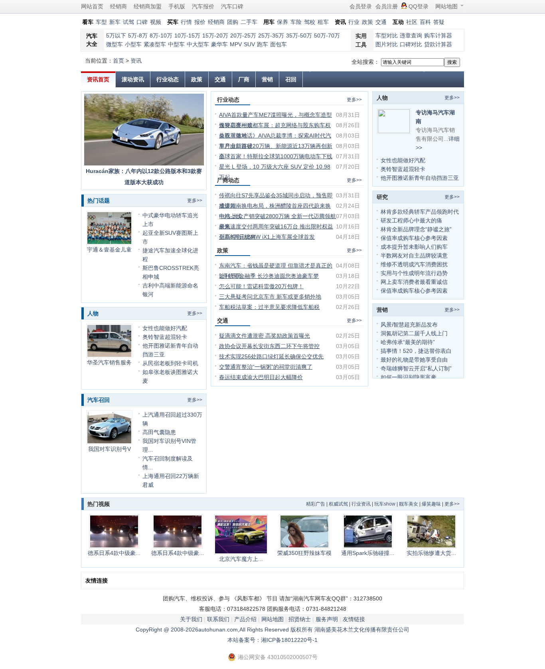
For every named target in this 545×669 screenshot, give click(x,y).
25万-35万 (271, 35)
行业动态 (167, 79)
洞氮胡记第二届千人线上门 (414, 333)
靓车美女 (408, 504)
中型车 (176, 44)
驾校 (309, 22)
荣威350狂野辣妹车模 (304, 553)
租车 (323, 22)
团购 (232, 22)
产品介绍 (245, 619)
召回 (290, 79)
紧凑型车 (155, 44)
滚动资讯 (133, 79)
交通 (381, 22)
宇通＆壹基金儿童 (109, 249)
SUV (249, 44)
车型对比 (386, 35)
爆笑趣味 (431, 504)
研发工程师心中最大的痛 (411, 220)
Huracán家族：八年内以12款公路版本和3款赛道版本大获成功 (144, 176)
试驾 (128, 22)
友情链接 (354, 619)
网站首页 (92, 6)
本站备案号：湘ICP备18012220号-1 (272, 640)
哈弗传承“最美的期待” (408, 342)
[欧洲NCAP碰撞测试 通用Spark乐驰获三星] (367, 531)
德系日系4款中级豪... (114, 553)
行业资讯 (361, 504)
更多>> (194, 200)
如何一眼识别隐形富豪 (408, 377)
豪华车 (219, 44)
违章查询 (411, 35)
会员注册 (386, 6)
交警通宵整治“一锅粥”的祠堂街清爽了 (265, 367)
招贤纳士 (299, 619)
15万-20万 (215, 35)
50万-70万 (327, 35)
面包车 (278, 44)
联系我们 (218, 619)
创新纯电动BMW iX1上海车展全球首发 (267, 237)
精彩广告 (315, 504)
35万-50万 (299, 35)
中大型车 (198, 44)
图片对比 (386, 44)
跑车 (262, 44)
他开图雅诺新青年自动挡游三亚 (420, 178)
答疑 (438, 22)
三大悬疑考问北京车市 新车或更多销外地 (270, 296)
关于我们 (191, 619)
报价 (199, 22)
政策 (367, 22)
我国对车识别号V (109, 449)
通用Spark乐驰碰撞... (367, 553)
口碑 (142, 22)
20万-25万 (243, 35)
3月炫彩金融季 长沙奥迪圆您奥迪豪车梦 (269, 276)
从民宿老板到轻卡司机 (170, 363)
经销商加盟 (148, 6)
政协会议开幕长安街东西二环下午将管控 (269, 346)
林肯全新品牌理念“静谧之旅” (416, 229)
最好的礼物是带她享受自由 (414, 359)
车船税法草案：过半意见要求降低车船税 (269, 307)
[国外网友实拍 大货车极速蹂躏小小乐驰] (431, 531)
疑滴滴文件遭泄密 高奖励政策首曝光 (264, 336)
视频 (155, 22)
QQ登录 (418, 6)
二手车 (249, 22)
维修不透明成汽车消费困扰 (414, 264)
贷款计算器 (438, 44)
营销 (267, 79)
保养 (282, 22)
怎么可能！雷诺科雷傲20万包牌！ (261, 286)
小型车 (133, 44)
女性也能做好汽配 (164, 328)
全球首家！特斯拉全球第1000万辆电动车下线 (275, 156)
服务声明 (327, 619)
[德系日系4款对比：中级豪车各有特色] (114, 531)
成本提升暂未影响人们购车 (414, 247)
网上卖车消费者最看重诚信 (414, 282)
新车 (114, 22)
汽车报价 (203, 6)
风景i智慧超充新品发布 (409, 324)
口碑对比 (411, 44)
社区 (411, 22)
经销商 (118, 6)
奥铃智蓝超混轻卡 (164, 337)
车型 (101, 22)
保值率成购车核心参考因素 (414, 238)
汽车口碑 (232, 6)
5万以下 (116, 35)
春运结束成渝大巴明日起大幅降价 (261, 377)
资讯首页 (98, 79)
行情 (186, 22)
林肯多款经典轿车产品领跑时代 (420, 212)
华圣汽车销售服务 (109, 362)
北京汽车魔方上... (241, 559)
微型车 (114, 44)
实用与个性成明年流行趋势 (414, 273)
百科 (425, 22)
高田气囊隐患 (159, 432)
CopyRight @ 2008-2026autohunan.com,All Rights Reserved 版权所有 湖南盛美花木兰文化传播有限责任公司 (272, 629)
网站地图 (446, 6)
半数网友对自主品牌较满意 (414, 255)
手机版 (176, 6)
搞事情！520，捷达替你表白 (416, 351)
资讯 (136, 60)
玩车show (384, 504)
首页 (118, 60)
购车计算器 (438, 35)
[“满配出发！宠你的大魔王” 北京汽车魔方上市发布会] (240, 534)
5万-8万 (138, 35)
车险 (296, 22)
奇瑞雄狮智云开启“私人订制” (416, 368)
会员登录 (361, 6)
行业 (353, 22)
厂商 (243, 79)
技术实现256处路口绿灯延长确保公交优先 (271, 356)
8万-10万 (161, 35)
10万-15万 (187, 35)
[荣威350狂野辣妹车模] (304, 531)
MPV (236, 44)
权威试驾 (338, 504)
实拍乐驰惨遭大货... (431, 553)
